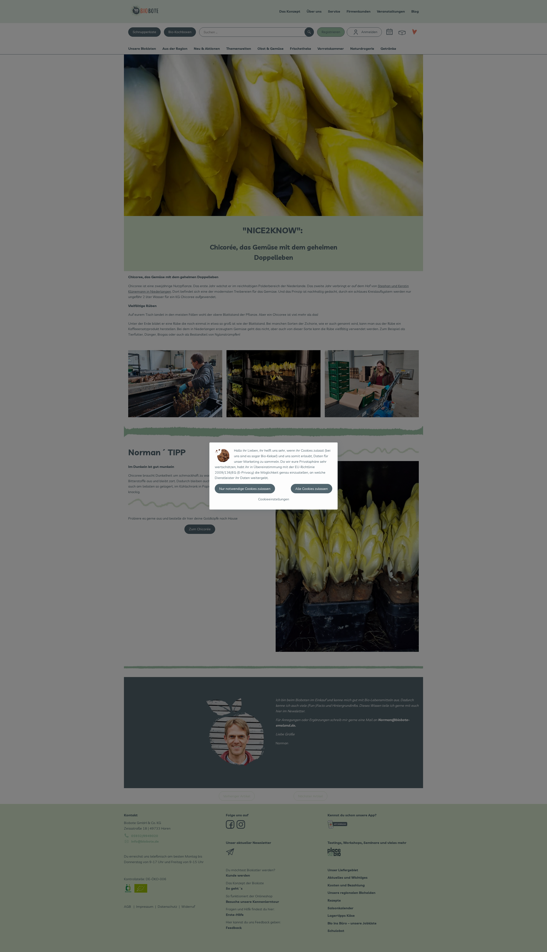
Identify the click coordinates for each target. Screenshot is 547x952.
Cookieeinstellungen (273, 499)
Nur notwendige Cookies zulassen (245, 488)
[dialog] (273, 476)
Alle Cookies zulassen (311, 488)
